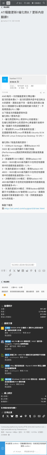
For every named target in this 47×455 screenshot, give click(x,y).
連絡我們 (5, 291)
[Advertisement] (23, 47)
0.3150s (34, 432)
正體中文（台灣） (17, 287)
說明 (37, 291)
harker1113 (7, 21)
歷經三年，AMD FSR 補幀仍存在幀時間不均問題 (25, 355)
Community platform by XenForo (22, 427)
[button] (3, 3)
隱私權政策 (30, 291)
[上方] (1, 295)
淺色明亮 (5, 287)
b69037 (43, 317)
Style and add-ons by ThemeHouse (14, 429)
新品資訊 (8, 335)
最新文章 (8, 323)
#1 (44, 93)
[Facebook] (2, 438)
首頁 (42, 291)
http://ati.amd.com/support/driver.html (25, 208)
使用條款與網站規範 (17, 291)
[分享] (40, 93)
